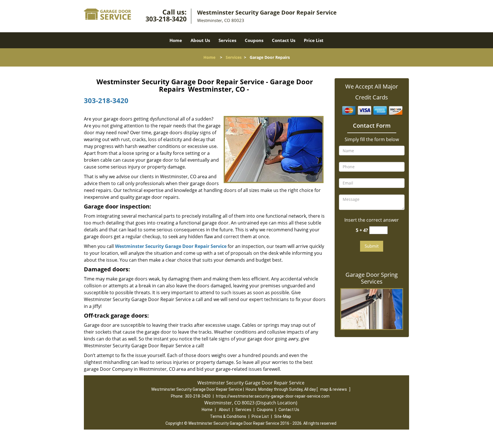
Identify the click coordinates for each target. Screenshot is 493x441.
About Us (200, 40)
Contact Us (283, 40)
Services (227, 40)
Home (175, 40)
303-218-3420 (166, 18)
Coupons (254, 40)
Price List (314, 40)
